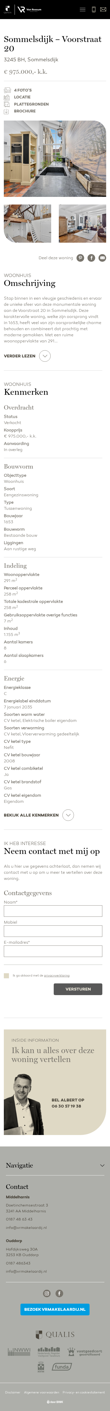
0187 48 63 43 (93, 9)
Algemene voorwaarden (41, 1392)
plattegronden (31, 104)
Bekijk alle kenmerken (31, 815)
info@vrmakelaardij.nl (103, 9)
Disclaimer (12, 1392)
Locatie (22, 97)
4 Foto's (23, 90)
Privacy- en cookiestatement (84, 1392)
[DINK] (55, 1402)
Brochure (25, 111)
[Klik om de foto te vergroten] (55, 159)
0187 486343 (18, 1263)
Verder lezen (19, 356)
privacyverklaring (57, 976)
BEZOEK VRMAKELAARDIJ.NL (55, 1309)
